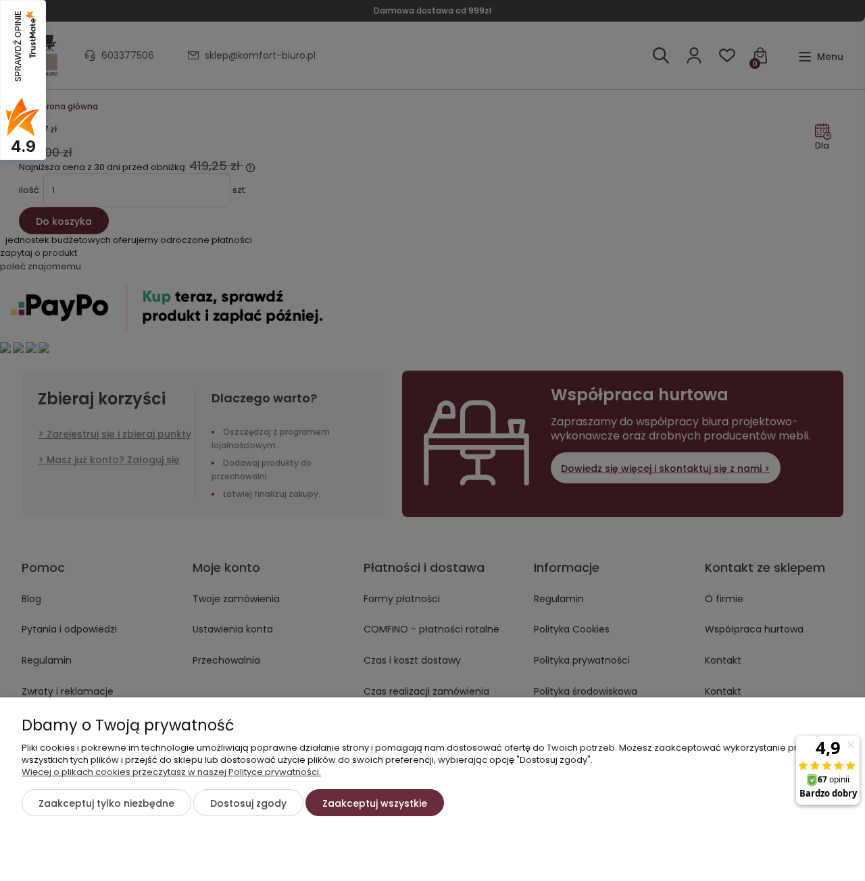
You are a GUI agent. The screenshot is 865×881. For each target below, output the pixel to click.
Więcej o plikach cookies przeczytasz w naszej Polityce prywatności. (171, 772)
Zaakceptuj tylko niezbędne (106, 803)
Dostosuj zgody (248, 803)
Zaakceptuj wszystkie (374, 803)
